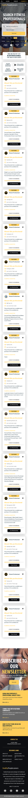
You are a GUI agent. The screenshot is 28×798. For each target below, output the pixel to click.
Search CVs (17, 45)
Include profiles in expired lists (8, 70)
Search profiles (5, 45)
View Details (14, 565)
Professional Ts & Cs (19, 756)
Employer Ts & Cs (7, 759)
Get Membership (14, 104)
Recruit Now (18, 753)
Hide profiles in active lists (20, 65)
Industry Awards (7, 756)
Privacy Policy (19, 759)
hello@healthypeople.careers (14, 744)
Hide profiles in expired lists (20, 70)
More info (5, 702)
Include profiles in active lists (8, 65)
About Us (5, 753)
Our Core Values (7, 761)
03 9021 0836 (14, 742)
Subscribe (14, 682)
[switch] (12, 45)
